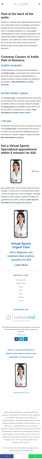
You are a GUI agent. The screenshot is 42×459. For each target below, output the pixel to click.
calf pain (20, 137)
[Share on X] (21, 456)
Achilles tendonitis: (12, 65)
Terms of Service (14, 450)
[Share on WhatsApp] (35, 456)
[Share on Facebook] (7, 456)
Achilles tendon (9, 73)
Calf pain (6, 121)
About (21, 294)
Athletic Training (21, 283)
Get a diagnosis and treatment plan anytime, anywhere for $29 (21, 256)
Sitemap (21, 300)
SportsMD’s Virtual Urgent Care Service (16, 202)
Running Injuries (21, 280)
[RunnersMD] (21, 4)
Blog (21, 290)
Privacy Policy (28, 450)
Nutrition (21, 287)
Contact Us (21, 297)
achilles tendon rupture (22, 112)
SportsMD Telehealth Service (21, 392)
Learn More (21, 264)
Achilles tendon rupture (14, 93)
